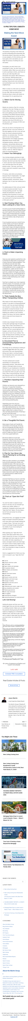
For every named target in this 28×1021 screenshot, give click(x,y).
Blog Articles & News (8, 926)
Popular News (5, 18)
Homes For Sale (17, 17)
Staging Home (10, 22)
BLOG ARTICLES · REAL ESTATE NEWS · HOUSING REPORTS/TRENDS (13, 17)
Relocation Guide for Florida (20, 724)
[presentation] (14, 746)
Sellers (23, 20)
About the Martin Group (8, 924)
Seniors (18, 21)
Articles (4, 16)
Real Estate (13, 18)
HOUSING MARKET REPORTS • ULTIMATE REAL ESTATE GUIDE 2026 (12, 793)
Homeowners (5, 17)
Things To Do (17, 22)
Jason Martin (12, 698)
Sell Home (17, 20)
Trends (9, 22)
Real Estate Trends (9, 20)
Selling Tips (12, 21)
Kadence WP (14, 1017)
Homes (11, 17)
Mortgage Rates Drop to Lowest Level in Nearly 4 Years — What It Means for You (13, 818)
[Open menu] (25, 3)
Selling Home (5, 21)
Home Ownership (19, 17)
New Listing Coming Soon (11, 754)
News (23, 17)
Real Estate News (13, 19)
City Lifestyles (6, 928)
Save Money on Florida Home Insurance (6, 724)
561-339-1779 (13, 993)
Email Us (20, 993)
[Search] (23, 881)
